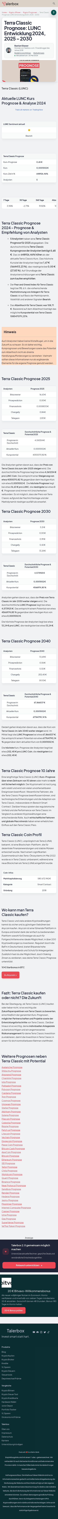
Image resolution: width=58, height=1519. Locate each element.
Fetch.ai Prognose (11, 1130)
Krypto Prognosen (30, 12)
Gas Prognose (9, 1218)
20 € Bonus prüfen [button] (13, 1310)
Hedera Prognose (11, 1196)
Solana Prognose (10, 1115)
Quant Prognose (10, 1178)
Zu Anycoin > (10, 975)
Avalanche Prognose (12, 1067)
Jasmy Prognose (10, 1200)
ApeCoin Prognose (11, 1152)
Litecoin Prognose (11, 1133)
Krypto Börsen (8, 1390)
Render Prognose (10, 1192)
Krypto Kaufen (8, 1355)
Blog (4, 1352)
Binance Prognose (11, 1181)
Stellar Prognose (10, 1107)
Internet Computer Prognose (16, 1207)
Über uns (5, 1429)
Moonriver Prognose (12, 1203)
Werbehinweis (38, 53)
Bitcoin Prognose (10, 1155)
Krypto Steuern (8, 1371)
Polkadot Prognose (11, 1085)
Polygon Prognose (11, 1089)
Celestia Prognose (11, 1122)
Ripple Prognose (10, 1126)
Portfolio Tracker (9, 1409)
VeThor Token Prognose (13, 1226)
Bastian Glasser (21, 45)
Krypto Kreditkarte (10, 1398)
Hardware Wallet (9, 1402)
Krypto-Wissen (15, 12)
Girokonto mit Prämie (11, 1417)
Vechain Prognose (11, 1137)
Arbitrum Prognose (11, 1111)
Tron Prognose (9, 1096)
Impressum (7, 1433)
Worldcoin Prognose (12, 1174)
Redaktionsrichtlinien (22, 53)
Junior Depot (7, 1405)
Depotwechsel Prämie (11, 1378)
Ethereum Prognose (12, 1159)
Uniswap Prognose (11, 1104)
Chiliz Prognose (9, 1170)
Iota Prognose (9, 1082)
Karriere (5, 1440)
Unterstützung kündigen (12, 1444)
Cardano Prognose (11, 1093)
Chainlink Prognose (11, 1078)
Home (4, 12)
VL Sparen (6, 1367)
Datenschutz (7, 1436)
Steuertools (7, 1374)
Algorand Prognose (11, 1074)
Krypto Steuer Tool (10, 1394)
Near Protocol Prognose (14, 1185)
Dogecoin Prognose (12, 1141)
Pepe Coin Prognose (12, 1144)
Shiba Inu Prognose (11, 1070)
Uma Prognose (9, 1214)
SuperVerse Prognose (13, 1222)
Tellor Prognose (9, 1167)
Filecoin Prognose (11, 1118)
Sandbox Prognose (11, 1189)
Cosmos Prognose (11, 1100)
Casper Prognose (10, 1211)
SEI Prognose (8, 1163)
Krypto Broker (8, 1359)
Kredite (5, 1363)
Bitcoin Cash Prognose (13, 1148)
